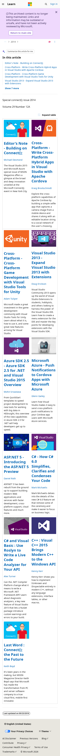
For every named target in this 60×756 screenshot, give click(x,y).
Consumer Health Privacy (15, 747)
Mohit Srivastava (12, 391)
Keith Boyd (9, 666)
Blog (44, 738)
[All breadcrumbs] (5, 41)
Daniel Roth (10, 478)
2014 (13, 41)
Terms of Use (41, 747)
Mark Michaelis (39, 487)
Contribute (8, 742)
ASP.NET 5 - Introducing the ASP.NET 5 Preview (16, 464)
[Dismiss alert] (56, 12)
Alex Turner (10, 576)
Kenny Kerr (37, 571)
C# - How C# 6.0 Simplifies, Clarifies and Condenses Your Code (43, 468)
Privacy (20, 742)
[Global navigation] (3, 4)
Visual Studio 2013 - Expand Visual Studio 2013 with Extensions (29, 82)
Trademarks (8, 751)
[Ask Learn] (49, 41)
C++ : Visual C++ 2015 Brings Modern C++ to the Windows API (44, 552)
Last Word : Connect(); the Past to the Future (14, 652)
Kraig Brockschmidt (42, 188)
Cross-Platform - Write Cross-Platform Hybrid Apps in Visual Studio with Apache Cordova (31, 68)
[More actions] (55, 41)
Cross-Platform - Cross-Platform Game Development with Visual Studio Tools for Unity (29, 75)
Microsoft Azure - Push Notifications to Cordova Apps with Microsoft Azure (44, 375)
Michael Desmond (13, 159)
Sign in (54, 3)
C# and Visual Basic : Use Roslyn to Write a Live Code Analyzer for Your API (16, 555)
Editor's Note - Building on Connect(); (24, 63)
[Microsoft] (30, 4)
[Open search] (46, 4)
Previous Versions (29, 738)
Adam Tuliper (11, 298)
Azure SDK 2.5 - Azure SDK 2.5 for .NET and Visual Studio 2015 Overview (16, 372)
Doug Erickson (39, 283)
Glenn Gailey (38, 396)
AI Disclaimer (9, 738)
